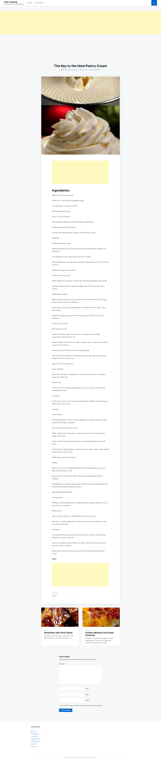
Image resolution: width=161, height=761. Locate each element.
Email (87, 694)
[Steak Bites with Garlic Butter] (59, 617)
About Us (33, 731)
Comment (62, 664)
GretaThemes (93, 757)
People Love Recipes (70, 69)
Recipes (29, 2)
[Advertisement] (50, 22)
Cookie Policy (34, 736)
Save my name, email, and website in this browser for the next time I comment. (81, 705)
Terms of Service (35, 741)
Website (87, 700)
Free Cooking (10, 2)
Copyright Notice (35, 739)
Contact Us (34, 746)
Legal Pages (39, 2)
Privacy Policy (35, 733)
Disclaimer (33, 744)
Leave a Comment (94, 69)
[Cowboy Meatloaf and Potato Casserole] (101, 617)
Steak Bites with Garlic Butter (58, 632)
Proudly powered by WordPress (72, 757)
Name (87, 688)
